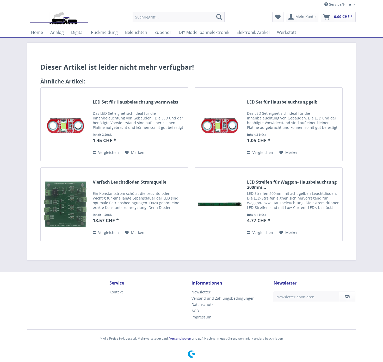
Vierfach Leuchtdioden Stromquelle (129, 182)
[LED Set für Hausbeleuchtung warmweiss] (65, 124)
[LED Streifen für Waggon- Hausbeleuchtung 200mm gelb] (219, 204)
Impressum (201, 317)
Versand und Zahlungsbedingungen (223, 298)
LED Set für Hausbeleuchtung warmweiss (135, 102)
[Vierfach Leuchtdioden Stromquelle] (65, 204)
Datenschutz (202, 304)
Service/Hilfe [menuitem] (340, 4)
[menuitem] (179, 17)
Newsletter (201, 291)
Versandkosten (180, 338)
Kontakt (116, 291)
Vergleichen (108, 152)
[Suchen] (219, 17)
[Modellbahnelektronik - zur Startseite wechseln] (59, 18)
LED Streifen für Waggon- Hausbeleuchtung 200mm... (292, 184)
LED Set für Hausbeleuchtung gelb (282, 102)
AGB (195, 310)
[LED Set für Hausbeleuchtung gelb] (219, 124)
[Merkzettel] (277, 17)
